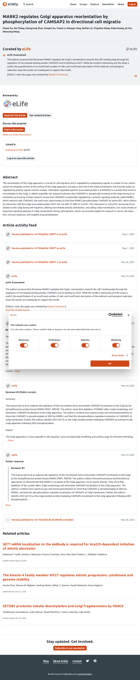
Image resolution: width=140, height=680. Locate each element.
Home (73, 4)
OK (109, 363)
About (121, 4)
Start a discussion (13, 129)
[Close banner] (128, 315)
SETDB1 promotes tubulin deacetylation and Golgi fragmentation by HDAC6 (63, 606)
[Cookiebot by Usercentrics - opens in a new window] (110, 315)
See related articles (40, 115)
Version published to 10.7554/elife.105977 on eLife (38, 248)
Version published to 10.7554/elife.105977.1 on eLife (39, 262)
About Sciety (60, 661)
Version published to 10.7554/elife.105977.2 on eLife (39, 234)
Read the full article (15, 115)
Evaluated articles (14, 150)
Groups (83, 4)
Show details (118, 355)
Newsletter (108, 4)
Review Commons (57, 74)
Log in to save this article (20, 158)
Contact (77, 661)
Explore (95, 4)
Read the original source (18, 310)
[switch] (55, 345)
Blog (46, 661)
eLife (26, 49)
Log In (132, 4)
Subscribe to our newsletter (70, 648)
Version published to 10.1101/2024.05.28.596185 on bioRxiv (43, 520)
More (17, 371)
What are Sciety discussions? (17, 134)
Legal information (84, 674)
